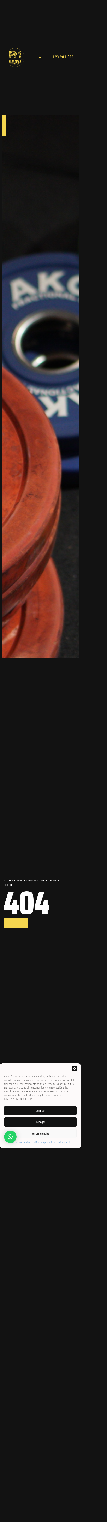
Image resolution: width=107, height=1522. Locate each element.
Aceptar (40, 1110)
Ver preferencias (40, 1133)
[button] (74, 1068)
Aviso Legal (64, 1142)
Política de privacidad (44, 1142)
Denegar (40, 1122)
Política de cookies (21, 1142)
